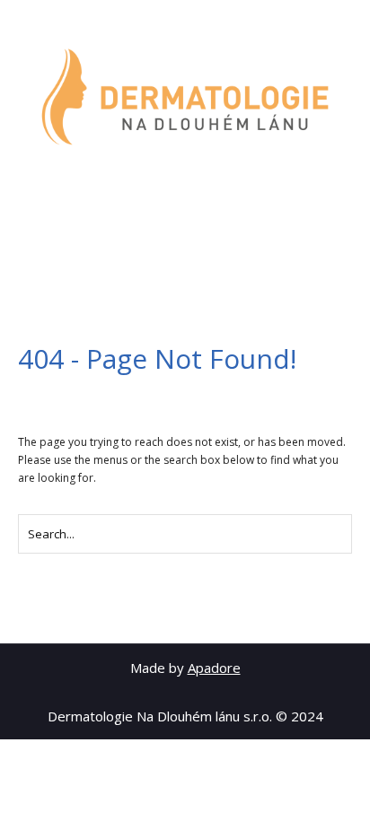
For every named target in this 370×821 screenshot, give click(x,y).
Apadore (214, 668)
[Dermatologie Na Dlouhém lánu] (185, 97)
